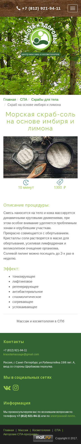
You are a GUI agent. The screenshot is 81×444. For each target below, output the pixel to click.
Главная (9, 99)
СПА (23, 99)
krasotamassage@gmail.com (21, 354)
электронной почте (62, 416)
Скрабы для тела (44, 99)
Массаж (23, 430)
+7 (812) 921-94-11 (41, 8)
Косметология (41, 430)
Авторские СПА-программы (20, 434)
